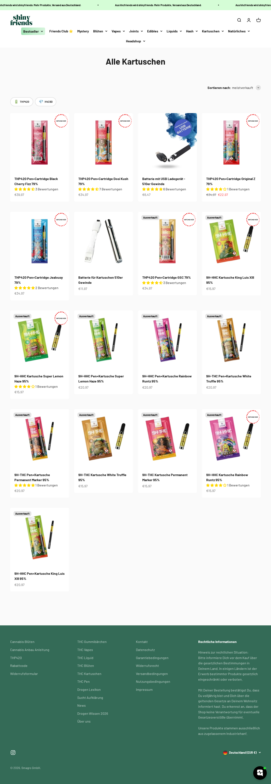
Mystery (83, 31)
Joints (134, 31)
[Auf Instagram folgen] (13, 752)
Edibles (152, 31)
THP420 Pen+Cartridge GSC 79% (166, 277)
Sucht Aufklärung (90, 697)
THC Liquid (85, 658)
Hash (190, 31)
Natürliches (237, 31)
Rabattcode (19, 665)
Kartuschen (211, 31)
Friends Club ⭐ (61, 31)
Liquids (172, 31)
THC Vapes (85, 650)
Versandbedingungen (152, 674)
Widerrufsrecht (147, 665)
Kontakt (142, 642)
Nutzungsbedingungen (153, 681)
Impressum (144, 689)
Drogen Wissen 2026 (92, 713)
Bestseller (31, 31)
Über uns (84, 721)
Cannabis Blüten (22, 642)
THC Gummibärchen (92, 642)
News (81, 705)
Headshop (133, 41)
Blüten (98, 31)
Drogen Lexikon (89, 689)
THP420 (16, 658)
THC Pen (83, 681)
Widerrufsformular (24, 674)
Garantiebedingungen (152, 658)
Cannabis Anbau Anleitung (29, 650)
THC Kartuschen (89, 674)
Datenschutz (145, 650)
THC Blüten (85, 665)
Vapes (116, 31)
